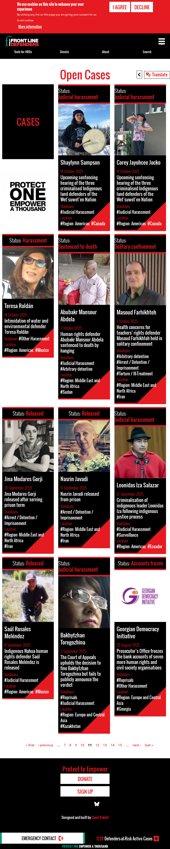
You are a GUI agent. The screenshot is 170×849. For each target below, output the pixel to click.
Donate (64, 51)
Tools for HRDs (23, 51)
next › (137, 745)
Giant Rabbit (100, 817)
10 (82, 745)
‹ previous (45, 745)
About (105, 51)
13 (105, 745)
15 (120, 745)
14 (112, 745)
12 (97, 745)
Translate (160, 74)
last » (149, 745)
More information (30, 26)
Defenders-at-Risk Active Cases (124, 838)
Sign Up (85, 791)
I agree (120, 7)
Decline (142, 7)
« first (30, 745)
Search (147, 51)
